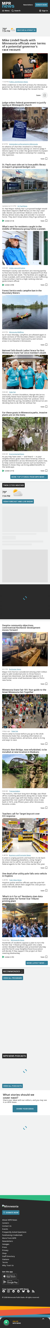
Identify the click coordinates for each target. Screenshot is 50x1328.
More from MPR (9, 1238)
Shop (4, 1253)
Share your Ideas (25, 1108)
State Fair (12, 392)
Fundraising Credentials (12, 1235)
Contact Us (6, 1226)
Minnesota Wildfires (16, 332)
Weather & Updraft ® (26, 30)
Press (4, 1247)
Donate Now (41, 5)
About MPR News (9, 1220)
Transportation (14, 791)
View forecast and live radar (18, 501)
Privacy (5, 1250)
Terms (5, 1262)
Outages (5, 1244)
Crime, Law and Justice (17, 268)
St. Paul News (22, 206)
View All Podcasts (12, 1086)
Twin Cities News (15, 880)
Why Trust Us (8, 1265)
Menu (7, 11)
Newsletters (7, 1241)
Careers (5, 1223)
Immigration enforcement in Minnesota (23, 144)
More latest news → (37, 963)
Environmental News (16, 454)
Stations (5, 1259)
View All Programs (12, 978)
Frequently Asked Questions (14, 1232)
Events (5, 1229)
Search (17, 11)
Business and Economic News (20, 855)
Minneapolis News (17, 940)
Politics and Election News (18, 82)
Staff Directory (8, 1256)
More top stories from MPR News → (29, 477)
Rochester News (15, 669)
